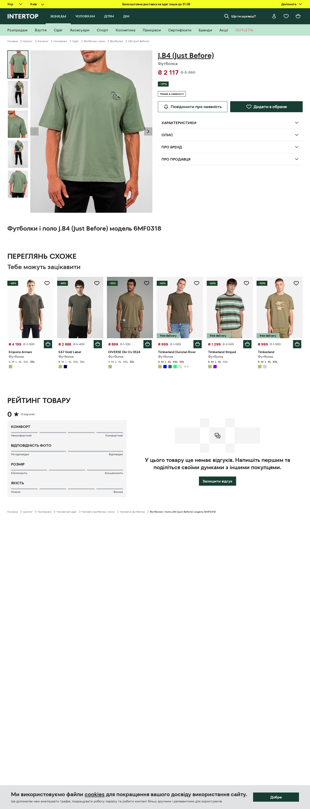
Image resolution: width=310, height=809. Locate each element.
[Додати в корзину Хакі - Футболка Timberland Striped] (247, 344)
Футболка (116, 41)
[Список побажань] (286, 16)
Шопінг (28, 41)
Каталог (43, 41)
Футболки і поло (94, 41)
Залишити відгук (217, 481)
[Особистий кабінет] (274, 16)
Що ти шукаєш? (243, 16)
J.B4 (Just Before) (138, 41)
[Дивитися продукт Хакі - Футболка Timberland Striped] (230, 307)
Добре (276, 797)
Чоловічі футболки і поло (98, 511)
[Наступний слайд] (148, 131)
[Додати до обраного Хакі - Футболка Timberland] (296, 283)
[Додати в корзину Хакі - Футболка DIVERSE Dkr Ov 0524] (147, 344)
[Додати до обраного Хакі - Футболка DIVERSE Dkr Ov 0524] (146, 283)
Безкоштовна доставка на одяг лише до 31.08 (156, 4)
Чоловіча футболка (132, 511)
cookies (95, 794)
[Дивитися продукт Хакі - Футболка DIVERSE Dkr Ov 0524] (130, 307)
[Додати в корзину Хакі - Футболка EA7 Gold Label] (98, 344)
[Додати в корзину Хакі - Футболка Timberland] (297, 344)
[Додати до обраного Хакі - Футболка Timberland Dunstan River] (196, 283)
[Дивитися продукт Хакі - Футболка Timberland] (280, 307)
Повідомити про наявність (196, 107)
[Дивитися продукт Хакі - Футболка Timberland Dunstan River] (180, 307)
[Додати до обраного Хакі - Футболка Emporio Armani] (47, 283)
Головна (12, 41)
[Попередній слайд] (34, 131)
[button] (34, 131)
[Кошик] (298, 16)
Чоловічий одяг (66, 511)
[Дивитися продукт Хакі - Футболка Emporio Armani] (30, 307)
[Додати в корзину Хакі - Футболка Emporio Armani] (48, 344)
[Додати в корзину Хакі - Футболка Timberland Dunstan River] (197, 344)
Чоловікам (60, 41)
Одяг (75, 41)
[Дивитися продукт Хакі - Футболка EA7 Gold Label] (80, 307)
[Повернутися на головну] (22, 16)
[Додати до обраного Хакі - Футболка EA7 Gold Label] (96, 283)
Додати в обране (270, 107)
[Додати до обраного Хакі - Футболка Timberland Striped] (246, 283)
